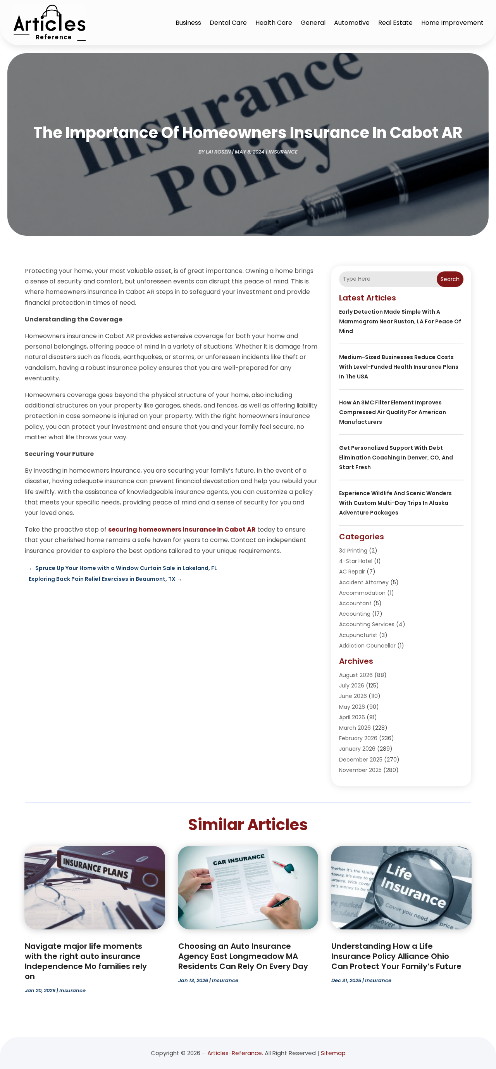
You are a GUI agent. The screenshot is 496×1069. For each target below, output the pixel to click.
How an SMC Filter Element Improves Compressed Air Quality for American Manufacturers (392, 412)
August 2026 (356, 675)
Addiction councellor (367, 645)
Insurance (283, 151)
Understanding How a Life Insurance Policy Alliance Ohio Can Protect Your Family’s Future (396, 956)
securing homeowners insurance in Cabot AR (182, 529)
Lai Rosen (218, 151)
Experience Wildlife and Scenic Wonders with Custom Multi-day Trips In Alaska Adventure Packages (395, 502)
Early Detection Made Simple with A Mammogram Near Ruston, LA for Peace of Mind (400, 321)
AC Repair (352, 571)
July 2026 (351, 685)
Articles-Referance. (235, 1053)
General (313, 22)
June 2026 (353, 696)
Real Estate (395, 22)
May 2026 (352, 707)
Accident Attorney (364, 582)
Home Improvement (452, 22)
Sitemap (333, 1053)
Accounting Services (366, 624)
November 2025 (360, 770)
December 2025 (360, 759)
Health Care (273, 22)
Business (188, 22)
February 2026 (358, 738)
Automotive (352, 22)
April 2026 (352, 717)
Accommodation (362, 593)
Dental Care (228, 22)
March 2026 (355, 728)
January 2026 (357, 749)
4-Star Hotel (355, 561)
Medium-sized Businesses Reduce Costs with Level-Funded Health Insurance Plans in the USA (398, 366)
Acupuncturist (358, 635)
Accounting (354, 614)
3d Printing (353, 550)
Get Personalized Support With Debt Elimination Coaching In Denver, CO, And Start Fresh (396, 457)
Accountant (355, 603)
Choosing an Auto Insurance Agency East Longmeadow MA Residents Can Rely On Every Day (243, 956)
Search (450, 279)
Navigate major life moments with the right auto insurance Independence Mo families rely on (86, 961)
